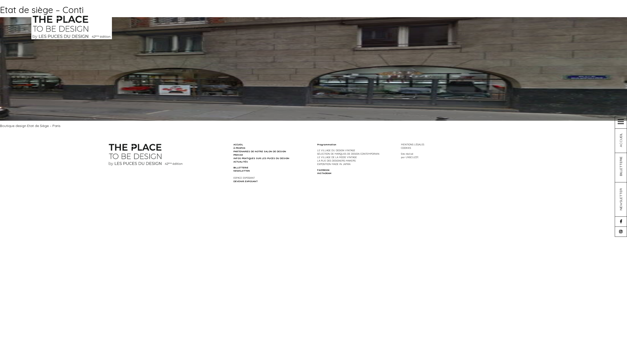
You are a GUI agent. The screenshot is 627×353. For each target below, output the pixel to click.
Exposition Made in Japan (333, 164)
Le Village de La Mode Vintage (337, 157)
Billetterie (240, 167)
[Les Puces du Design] (71, 27)
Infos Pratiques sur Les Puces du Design (261, 158)
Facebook (323, 169)
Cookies (406, 147)
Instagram (324, 173)
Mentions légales (412, 144)
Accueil (238, 144)
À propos (239, 147)
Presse (238, 154)
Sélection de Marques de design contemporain (348, 153)
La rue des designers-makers (336, 160)
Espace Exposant (244, 177)
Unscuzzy (412, 157)
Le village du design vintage (336, 150)
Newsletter (241, 170)
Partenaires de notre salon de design (259, 151)
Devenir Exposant (245, 181)
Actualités (240, 161)
